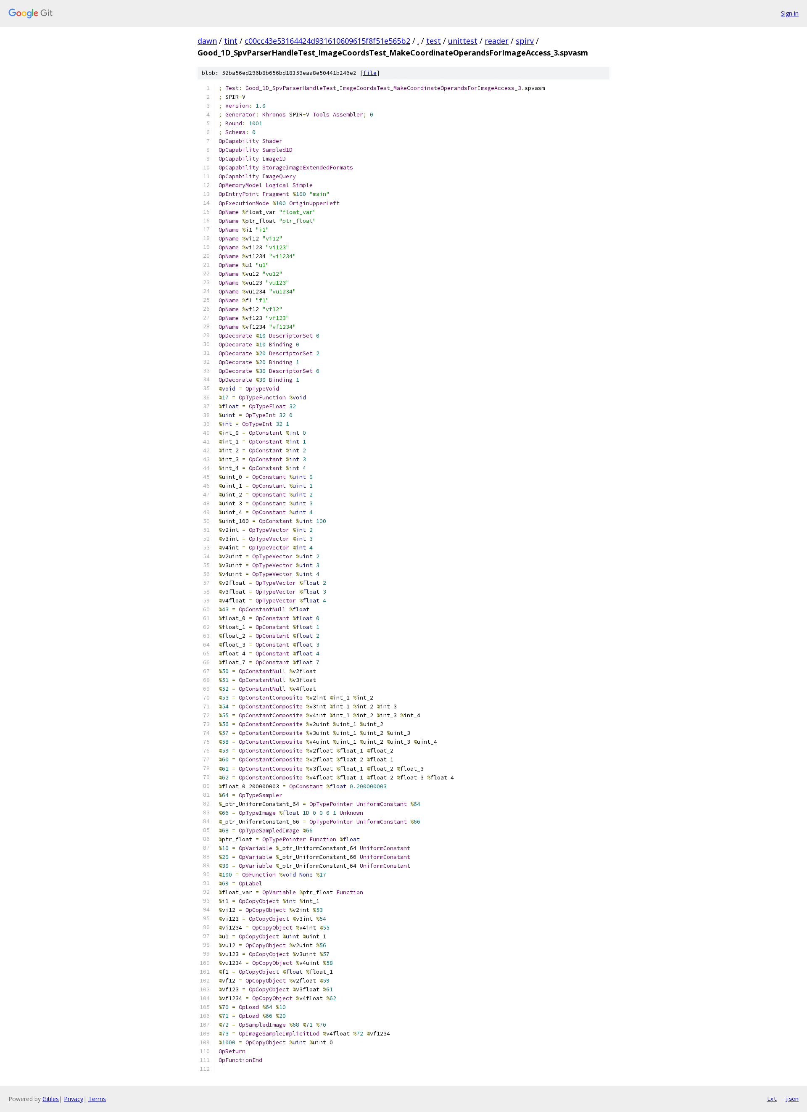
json (792, 1098)
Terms (97, 1099)
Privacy (73, 1099)
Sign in (790, 13)
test (433, 41)
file (370, 73)
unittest (462, 41)
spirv (525, 41)
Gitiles (50, 1099)
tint (230, 41)
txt (772, 1098)
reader (497, 41)
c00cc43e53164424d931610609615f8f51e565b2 (327, 41)
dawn (207, 41)
